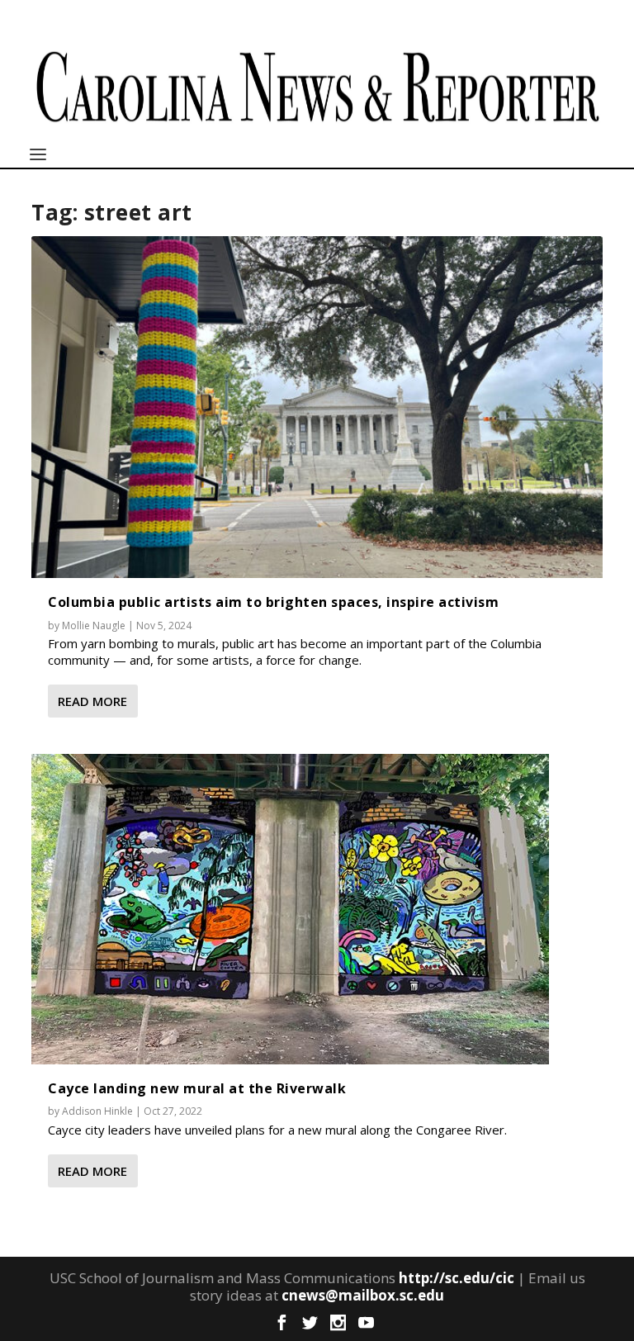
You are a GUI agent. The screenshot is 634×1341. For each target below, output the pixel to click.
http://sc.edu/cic (456, 1277)
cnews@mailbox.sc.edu (363, 1295)
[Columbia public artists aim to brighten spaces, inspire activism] (316, 407)
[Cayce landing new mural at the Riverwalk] (290, 909)
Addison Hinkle (97, 1111)
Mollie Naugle (93, 625)
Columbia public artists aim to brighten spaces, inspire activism (273, 602)
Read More (92, 701)
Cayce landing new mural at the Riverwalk (197, 1088)
